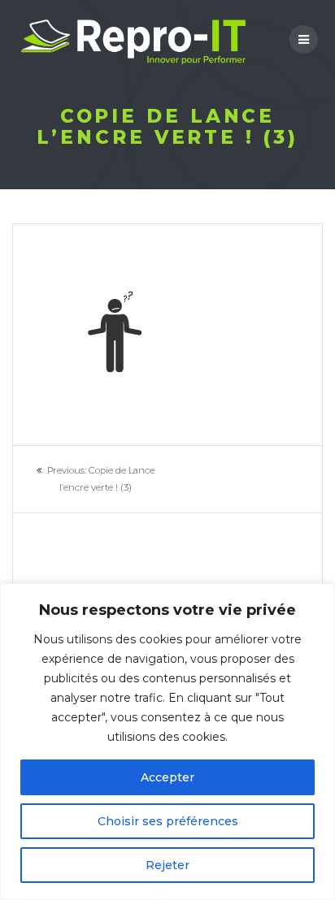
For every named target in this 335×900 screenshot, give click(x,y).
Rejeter (167, 865)
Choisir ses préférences (168, 821)
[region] (167, 741)
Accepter (167, 777)
